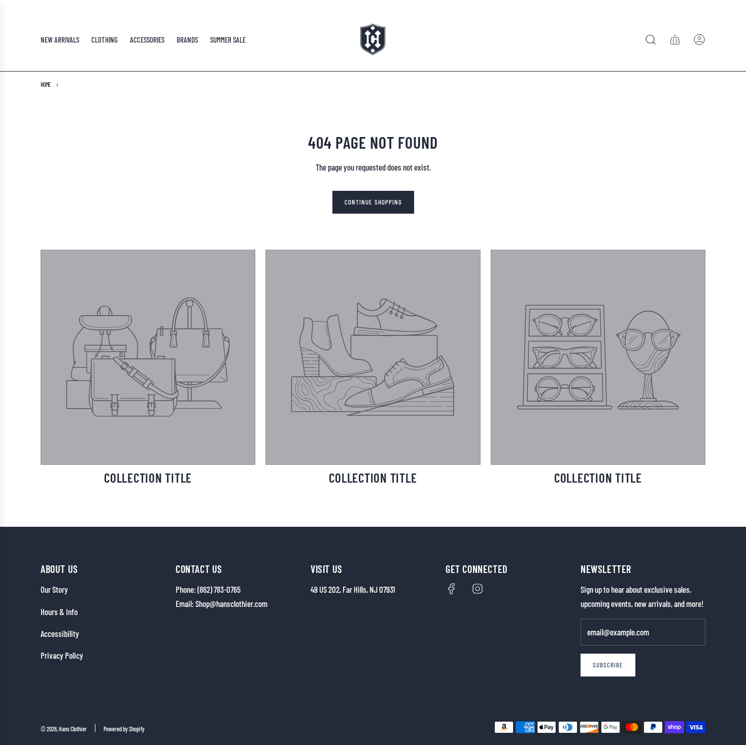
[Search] (650, 39)
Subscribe (608, 665)
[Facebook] (451, 589)
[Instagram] (477, 589)
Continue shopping (373, 202)
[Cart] (675, 39)
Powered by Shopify (124, 728)
